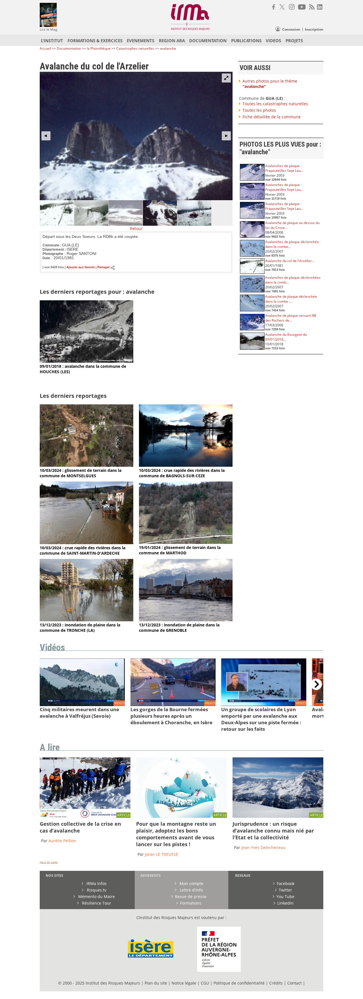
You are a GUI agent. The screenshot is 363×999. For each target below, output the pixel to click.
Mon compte (190, 883)
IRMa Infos (96, 883)
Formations (190, 903)
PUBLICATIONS (246, 40)
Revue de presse (190, 896)
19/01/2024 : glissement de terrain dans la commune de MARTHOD (180, 550)
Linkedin (285, 903)
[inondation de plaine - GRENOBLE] (186, 619)
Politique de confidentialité (239, 983)
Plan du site (156, 983)
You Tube (285, 896)
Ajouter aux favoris (80, 267)
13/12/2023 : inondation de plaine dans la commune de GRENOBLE (179, 627)
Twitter (285, 890)
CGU (205, 983)
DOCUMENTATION (208, 40)
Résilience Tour (96, 903)
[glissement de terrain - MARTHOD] (186, 542)
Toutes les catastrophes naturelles (275, 103)
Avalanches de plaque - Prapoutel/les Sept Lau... (284, 168)
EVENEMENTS (140, 40)
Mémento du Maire (96, 896)
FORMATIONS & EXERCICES (95, 40)
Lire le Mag (48, 29)
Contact (295, 983)
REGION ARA (172, 40)
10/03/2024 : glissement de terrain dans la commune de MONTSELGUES (80, 473)
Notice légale (184, 983)
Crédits (276, 983)
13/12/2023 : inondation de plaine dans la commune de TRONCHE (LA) (80, 627)
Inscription (314, 29)
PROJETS (294, 40)
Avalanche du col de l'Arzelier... (289, 260)
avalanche (168, 48)
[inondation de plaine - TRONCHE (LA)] (86, 619)
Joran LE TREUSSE (161, 854)
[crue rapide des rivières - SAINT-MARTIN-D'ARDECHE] (86, 542)
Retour (136, 228)
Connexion (291, 29)
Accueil (45, 48)
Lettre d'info (191, 890)
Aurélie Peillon (62, 840)
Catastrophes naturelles (135, 48)
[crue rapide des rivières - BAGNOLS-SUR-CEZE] (186, 465)
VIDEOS (273, 40)
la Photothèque (99, 48)
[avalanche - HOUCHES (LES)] (86, 361)
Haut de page (49, 862)
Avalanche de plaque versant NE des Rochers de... (290, 318)
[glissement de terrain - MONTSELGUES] (86, 465)
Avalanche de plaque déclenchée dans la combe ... (291, 299)
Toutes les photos (259, 110)
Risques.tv (96, 890)
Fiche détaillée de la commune (271, 116)
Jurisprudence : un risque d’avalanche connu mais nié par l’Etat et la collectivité (273, 830)
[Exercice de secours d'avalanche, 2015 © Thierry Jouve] (85, 816)
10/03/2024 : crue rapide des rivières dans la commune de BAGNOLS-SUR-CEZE (182, 473)
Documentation (69, 48)
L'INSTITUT (52, 40)
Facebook (285, 883)
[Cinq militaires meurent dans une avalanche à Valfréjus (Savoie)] (82, 704)
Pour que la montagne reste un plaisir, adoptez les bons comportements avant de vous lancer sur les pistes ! (176, 834)
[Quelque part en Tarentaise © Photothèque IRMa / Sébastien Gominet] (278, 816)
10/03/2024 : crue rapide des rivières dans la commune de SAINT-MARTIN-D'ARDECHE (82, 550)
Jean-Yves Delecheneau (263, 847)
